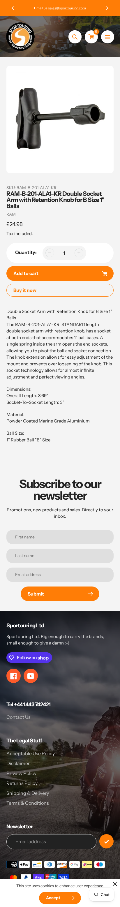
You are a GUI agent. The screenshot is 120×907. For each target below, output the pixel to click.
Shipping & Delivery (27, 793)
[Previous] (13, 8)
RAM (11, 214)
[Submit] (106, 841)
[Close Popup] (115, 883)
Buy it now (24, 290)
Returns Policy (22, 783)
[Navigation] (107, 36)
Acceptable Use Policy (30, 753)
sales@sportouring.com (67, 8)
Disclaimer (18, 763)
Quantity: (26, 252)
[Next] (107, 8)
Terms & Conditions (27, 803)
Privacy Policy (21, 773)
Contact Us (18, 717)
